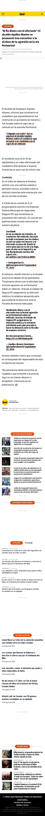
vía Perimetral (34, 410)
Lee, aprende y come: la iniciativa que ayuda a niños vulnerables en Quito (22, 669)
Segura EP (23, 410)
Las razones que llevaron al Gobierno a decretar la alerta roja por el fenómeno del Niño (20, 655)
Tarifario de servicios (22, 803)
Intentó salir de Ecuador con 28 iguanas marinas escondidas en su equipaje (19, 697)
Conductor (6, 410)
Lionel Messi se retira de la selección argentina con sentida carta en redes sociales (22, 641)
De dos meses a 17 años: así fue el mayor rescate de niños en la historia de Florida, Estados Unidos (20, 683)
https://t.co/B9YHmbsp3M (19, 338)
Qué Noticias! (14, 402)
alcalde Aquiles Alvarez (18, 408)
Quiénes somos (22, 805)
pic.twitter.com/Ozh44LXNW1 (20, 257)
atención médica (33, 408)
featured (15, 410)
